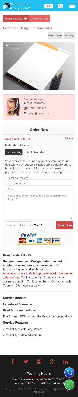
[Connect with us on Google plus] (52, 362)
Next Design (69, 35)
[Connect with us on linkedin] (65, 362)
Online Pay (13, 152)
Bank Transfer (35, 152)
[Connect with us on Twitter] (26, 362)
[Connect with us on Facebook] (13, 362)
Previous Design (55, 35)
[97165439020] (69, 372)
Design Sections (13, 18)
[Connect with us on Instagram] (39, 362)
